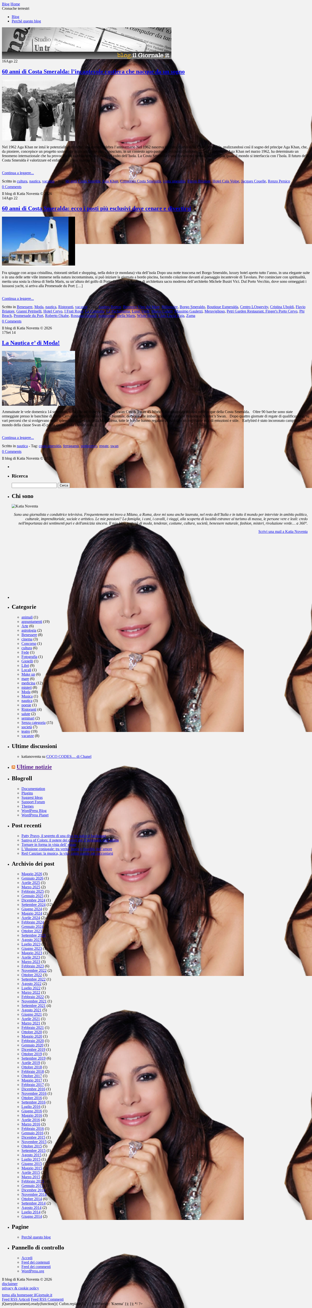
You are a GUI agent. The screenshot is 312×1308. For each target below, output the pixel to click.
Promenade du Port (28, 316)
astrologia (28, 630)
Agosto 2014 (31, 1208)
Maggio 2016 (31, 1115)
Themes (27, 806)
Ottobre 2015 (31, 1146)
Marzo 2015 (30, 1177)
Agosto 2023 (31, 940)
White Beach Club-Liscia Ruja (160, 316)
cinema (26, 639)
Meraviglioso (215, 311)
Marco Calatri (162, 311)
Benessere (24, 307)
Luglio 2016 (30, 1107)
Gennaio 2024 (32, 926)
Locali (26, 670)
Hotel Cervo (52, 311)
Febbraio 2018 (32, 1071)
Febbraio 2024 (32, 922)
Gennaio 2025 (32, 896)
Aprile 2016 (30, 1120)
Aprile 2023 (30, 957)
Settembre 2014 (33, 1203)
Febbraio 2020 (32, 1041)
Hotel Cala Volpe (226, 181)
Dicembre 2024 (33, 900)
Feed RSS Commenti (47, 1299)
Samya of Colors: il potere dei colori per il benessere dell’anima (70, 840)
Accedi (26, 1258)
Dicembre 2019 (33, 1049)
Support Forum (33, 802)
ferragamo (71, 446)
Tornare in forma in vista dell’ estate (48, 844)
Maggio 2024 (31, 913)
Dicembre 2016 (33, 1089)
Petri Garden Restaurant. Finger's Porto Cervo (262, 311)
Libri (25, 665)
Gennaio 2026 (32, 878)
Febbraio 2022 (32, 997)
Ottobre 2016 (31, 1098)
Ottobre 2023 (31, 931)
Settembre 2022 (33, 979)
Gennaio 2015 (32, 1186)
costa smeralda (174, 181)
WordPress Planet (35, 815)
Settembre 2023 (33, 935)
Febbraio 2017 (32, 1085)
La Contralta (94, 311)
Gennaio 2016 (32, 1133)
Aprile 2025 (30, 883)
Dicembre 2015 (33, 1137)
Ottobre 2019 (31, 1054)
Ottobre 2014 (31, 1199)
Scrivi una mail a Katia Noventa (283, 531)
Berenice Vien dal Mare (141, 307)
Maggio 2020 (31, 1036)
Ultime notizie (34, 767)
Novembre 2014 (34, 1194)
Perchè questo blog (26, 21)
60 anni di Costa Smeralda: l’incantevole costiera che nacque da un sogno (93, 71)
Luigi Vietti (140, 311)
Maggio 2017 (31, 1080)
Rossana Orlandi (83, 316)
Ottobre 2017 (31, 1076)
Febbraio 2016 (32, 1128)
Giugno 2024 (31, 909)
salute (25, 714)
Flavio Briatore (199, 181)
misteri (26, 687)
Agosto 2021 (31, 1010)
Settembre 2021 (33, 1006)
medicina (28, 683)
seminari (27, 718)
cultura (22, 181)
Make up (28, 674)
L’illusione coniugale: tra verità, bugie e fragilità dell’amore (66, 849)
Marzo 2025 (30, 887)
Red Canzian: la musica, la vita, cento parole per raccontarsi (67, 853)
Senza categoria (33, 722)
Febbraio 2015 (32, 1181)
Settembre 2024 (33, 904)
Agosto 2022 (31, 984)
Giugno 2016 (31, 1111)
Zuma (190, 316)
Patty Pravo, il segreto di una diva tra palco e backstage (63, 836)
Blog (15, 17)
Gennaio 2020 (32, 1045)
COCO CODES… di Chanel (68, 756)
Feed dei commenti (36, 1267)
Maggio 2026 (31, 874)
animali (27, 617)
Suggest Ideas (32, 797)
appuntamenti (31, 621)
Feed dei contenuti (35, 1262)
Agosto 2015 (31, 1155)
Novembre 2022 (34, 970)
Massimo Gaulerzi (189, 311)
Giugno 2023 (31, 948)
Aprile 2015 (30, 1172)
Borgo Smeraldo (192, 307)
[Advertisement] (48, 568)
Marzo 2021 (30, 1023)
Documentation (33, 789)
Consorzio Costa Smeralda (140, 181)
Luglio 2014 (30, 1212)
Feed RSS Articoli (16, 1299)
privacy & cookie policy (20, 1288)
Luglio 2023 (30, 944)
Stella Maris (126, 316)
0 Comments (11, 187)
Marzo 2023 (30, 962)
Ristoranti (65, 307)
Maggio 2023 (31, 953)
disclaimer (10, 1284)
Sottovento (106, 316)
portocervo (89, 446)
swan (114, 446)
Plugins (27, 793)
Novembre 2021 (34, 1001)
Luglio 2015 (30, 1159)
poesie (26, 705)
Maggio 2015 (31, 1168)
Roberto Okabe (57, 316)
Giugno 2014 (31, 1216)
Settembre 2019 (33, 1058)
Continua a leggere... (18, 173)
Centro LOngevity (254, 307)
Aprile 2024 (30, 918)
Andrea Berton (109, 307)
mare (25, 679)
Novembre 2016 (34, 1093)
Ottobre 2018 (31, 1067)
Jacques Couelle (253, 181)
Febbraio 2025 (32, 891)
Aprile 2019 (30, 1063)
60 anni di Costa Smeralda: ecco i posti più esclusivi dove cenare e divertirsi (96, 208)
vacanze (48, 181)
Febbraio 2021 (32, 1027)
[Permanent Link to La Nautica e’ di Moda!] (38, 404)
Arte (24, 626)
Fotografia (29, 657)
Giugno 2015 (31, 1164)
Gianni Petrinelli (28, 311)
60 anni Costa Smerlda (83, 181)
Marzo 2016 (30, 1124)
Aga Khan (110, 181)
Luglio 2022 (30, 988)
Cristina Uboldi (282, 307)
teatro (25, 731)
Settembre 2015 (33, 1150)
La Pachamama (118, 311)
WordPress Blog (34, 811)
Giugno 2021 (31, 1014)
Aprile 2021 (30, 1019)
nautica (34, 181)
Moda (38, 307)
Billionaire (170, 307)
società (26, 727)
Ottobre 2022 (31, 975)
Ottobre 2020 (31, 1032)
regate (103, 446)
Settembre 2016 (33, 1102)
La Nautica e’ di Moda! (31, 343)
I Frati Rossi (73, 311)
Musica (27, 696)
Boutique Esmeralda (222, 307)
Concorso (28, 643)
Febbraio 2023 (32, 966)
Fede (25, 652)
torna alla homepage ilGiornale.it (27, 1295)
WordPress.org (32, 1271)
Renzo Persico (279, 181)
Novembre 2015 (34, 1142)
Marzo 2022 (30, 992)
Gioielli (27, 661)
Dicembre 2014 (33, 1190)
